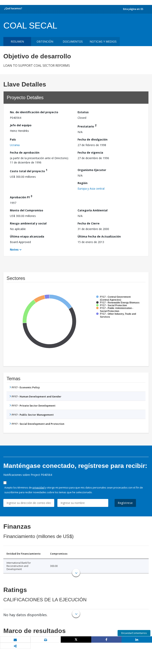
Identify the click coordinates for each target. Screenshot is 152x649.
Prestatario (87, 125)
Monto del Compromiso (26, 210)
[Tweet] (76, 639)
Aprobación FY (21, 196)
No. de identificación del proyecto (34, 112)
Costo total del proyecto (28, 170)
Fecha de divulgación (92, 139)
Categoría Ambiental (92, 210)
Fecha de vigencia (90, 152)
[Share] (106, 639)
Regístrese (125, 503)
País (13, 139)
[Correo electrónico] (15, 639)
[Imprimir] (45, 639)
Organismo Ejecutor (92, 170)
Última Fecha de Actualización (99, 236)
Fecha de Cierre (89, 223)
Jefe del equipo (20, 125)
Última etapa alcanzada (27, 236)
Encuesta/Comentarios (134, 633)
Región (82, 183)
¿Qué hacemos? (13, 8)
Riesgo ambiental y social (28, 223)
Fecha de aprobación (24, 152)
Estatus (83, 112)
